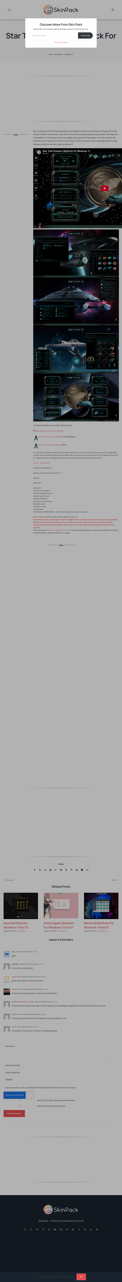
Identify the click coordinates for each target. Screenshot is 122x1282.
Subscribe (85, 35)
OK (81, 1277)
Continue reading (61, 42)
